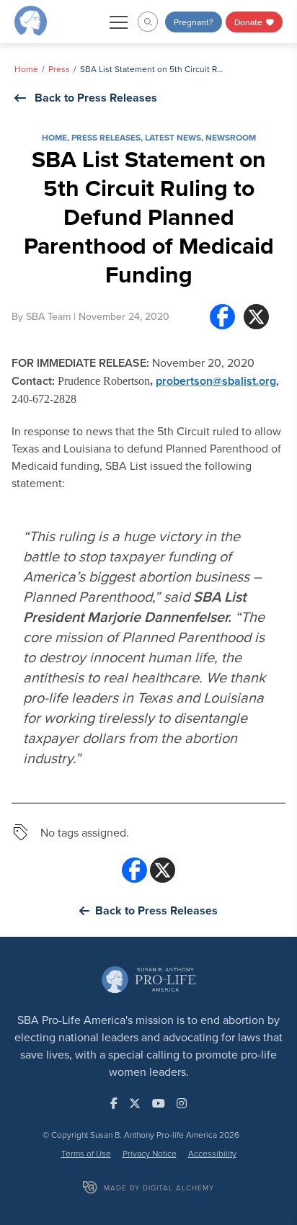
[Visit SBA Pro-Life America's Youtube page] (158, 1103)
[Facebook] (222, 316)
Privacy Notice (150, 1153)
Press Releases (106, 137)
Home (26, 69)
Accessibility (212, 1153)
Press (59, 69)
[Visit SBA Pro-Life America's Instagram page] (182, 1103)
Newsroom (230, 137)
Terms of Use (86, 1153)
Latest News (173, 137)
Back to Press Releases (96, 97)
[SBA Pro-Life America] (30, 20)
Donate (249, 22)
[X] (256, 316)
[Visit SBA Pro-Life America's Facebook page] (114, 1103)
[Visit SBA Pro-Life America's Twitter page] (135, 1103)
